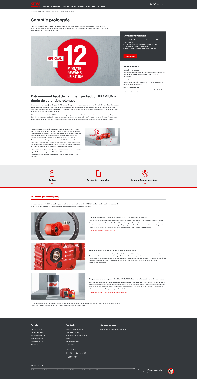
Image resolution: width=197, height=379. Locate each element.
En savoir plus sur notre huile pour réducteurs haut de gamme (108, 292)
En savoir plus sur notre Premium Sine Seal (102, 230)
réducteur (93, 115)
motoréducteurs (103, 115)
